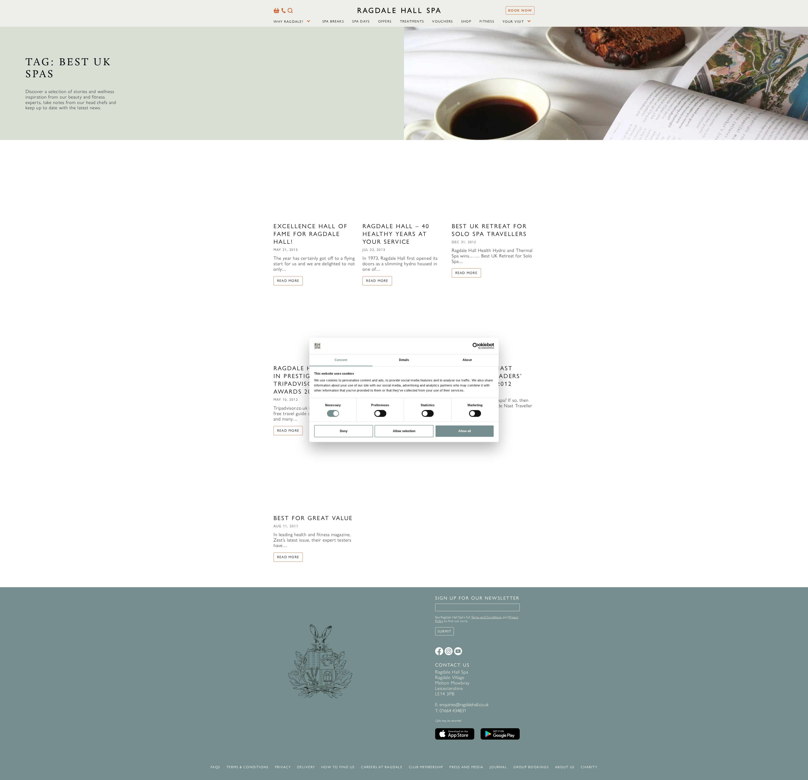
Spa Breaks (333, 21)
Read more (288, 281)
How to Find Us (338, 767)
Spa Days (361, 21)
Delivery (306, 767)
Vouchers (442, 21)
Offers (385, 21)
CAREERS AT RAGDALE (382, 767)
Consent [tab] (341, 360)
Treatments (412, 21)
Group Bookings (531, 767)
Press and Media (466, 767)
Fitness (487, 21)
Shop (466, 21)
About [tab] (467, 360)
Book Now (520, 10)
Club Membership (426, 767)
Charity (589, 767)
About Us (564, 767)
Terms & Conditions (247, 767)
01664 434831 (453, 710)
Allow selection (404, 431)
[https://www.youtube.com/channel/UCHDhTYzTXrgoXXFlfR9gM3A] (458, 651)
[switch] (380, 413)
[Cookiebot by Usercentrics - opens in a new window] (475, 346)
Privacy (283, 767)
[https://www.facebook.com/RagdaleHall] (439, 651)
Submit (444, 631)
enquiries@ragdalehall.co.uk (464, 704)
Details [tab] (404, 360)
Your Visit (513, 22)
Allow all (464, 431)
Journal (498, 767)
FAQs (215, 767)
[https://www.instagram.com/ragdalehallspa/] (449, 651)
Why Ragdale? (288, 22)
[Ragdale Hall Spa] (399, 10)
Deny (343, 431)
